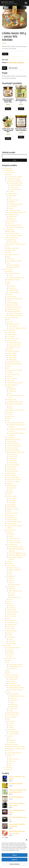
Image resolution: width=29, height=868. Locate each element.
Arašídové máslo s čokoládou (16, 687)
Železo (10, 574)
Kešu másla (11, 681)
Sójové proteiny (12, 460)
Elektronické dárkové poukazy (16, 227)
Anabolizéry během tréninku (14, 307)
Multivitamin (10, 563)
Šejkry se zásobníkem (14, 267)
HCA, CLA (9, 494)
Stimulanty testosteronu (13, 324)
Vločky (8, 673)
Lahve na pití (10, 258)
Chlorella (12, 593)
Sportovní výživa (7, 2)
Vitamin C (9, 601)
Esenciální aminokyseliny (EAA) (15, 298)
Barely (8, 256)
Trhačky (9, 252)
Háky (8, 246)
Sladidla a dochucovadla (11, 744)
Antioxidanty (10, 532)
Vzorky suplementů (10, 620)
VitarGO (10, 490)
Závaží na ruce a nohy (14, 210)
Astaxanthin (11, 534)
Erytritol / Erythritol (13, 759)
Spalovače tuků (9, 492)
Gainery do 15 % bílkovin (13, 481)
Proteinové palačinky (13, 732)
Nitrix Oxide (10, 322)
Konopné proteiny (12, 456)
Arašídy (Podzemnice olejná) (17, 696)
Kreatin (7, 368)
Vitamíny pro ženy (11, 614)
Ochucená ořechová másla (14, 685)
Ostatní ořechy (14, 704)
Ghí (9, 738)
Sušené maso (8, 767)
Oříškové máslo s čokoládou (16, 62)
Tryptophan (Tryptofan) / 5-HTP (16, 277)
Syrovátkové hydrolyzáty (13, 465)
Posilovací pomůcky (12, 193)
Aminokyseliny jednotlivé (13, 273)
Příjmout (14, 855)
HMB (8, 319)
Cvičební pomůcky (10, 172)
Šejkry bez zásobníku (13, 265)
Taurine (10, 275)
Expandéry (11, 191)
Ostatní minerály (11, 565)
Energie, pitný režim (10, 330)
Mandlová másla (12, 683)
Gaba (9, 406)
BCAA (8, 284)
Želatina (9, 366)
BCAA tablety (11, 288)
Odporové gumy (14, 187)
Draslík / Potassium (13, 568)
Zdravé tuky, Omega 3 (10, 631)
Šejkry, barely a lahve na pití (12, 254)
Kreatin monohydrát (12, 378)
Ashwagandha (12, 389)
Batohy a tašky (11, 231)
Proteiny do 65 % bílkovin (13, 450)
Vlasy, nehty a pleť (11, 616)
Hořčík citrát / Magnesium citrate (17, 553)
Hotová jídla (10, 650)
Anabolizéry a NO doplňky (11, 305)
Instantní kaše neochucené (15, 664)
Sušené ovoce (9, 769)
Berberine (10, 536)
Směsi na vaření (11, 729)
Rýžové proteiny (12, 458)
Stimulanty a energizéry (13, 338)
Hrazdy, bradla (12, 195)
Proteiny (7, 420)
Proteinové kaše (12, 668)
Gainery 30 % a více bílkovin (14, 479)
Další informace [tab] (13, 68)
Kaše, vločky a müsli (10, 658)
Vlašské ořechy (14, 706)
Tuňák (10, 656)
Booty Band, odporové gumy (15, 183)
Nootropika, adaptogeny (11, 385)
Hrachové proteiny (13, 454)
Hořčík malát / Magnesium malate (17, 555)
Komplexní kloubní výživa (13, 361)
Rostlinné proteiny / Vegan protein (16, 452)
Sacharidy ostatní (11, 486)
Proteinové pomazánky (13, 713)
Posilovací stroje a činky (11, 237)
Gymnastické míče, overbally (14, 177)
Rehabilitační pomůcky (13, 214)
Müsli (8, 671)
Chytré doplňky (9, 170)
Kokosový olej (11, 740)
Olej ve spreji (11, 742)
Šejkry (8, 263)
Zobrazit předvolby (14, 864)
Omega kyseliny (11, 637)
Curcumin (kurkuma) (13, 538)
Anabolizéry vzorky (11, 624)
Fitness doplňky (8, 168)
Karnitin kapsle (12, 500)
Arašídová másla (12, 679)
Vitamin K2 (11, 580)
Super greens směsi (15, 597)
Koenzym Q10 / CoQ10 (14, 540)
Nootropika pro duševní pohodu (15, 401)
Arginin (8, 282)
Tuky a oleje (10, 736)
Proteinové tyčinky (11, 523)
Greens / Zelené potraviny (15, 591)
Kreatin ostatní (10, 380)
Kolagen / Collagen (12, 353)
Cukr (9, 757)
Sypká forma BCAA (13, 290)
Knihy (9, 198)
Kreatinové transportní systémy (15, 383)
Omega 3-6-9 (11, 641)
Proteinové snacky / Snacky (14, 521)
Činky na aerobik (12, 242)
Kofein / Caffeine (11, 505)
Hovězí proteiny (11, 437)
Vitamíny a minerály (10, 530)
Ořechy (8, 692)
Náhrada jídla (10, 652)
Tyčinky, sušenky (9, 515)
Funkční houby (12, 391)
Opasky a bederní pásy (13, 248)
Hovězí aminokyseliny (12, 303)
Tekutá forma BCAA (13, 292)
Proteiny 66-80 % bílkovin (13, 443)
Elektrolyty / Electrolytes (14, 570)
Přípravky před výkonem (14, 345)
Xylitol (10, 765)
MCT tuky (9, 635)
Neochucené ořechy (13, 694)
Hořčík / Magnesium (12, 544)
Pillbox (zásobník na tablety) (14, 261)
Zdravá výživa (7, 645)
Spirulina (12, 595)
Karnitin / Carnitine (11, 496)
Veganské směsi (12, 462)
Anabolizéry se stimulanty (15, 315)
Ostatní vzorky (10, 626)
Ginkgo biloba (11, 589)
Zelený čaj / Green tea (12, 513)
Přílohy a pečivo (11, 721)
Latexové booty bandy (15, 185)
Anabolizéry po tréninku (13, 309)
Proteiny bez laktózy (12, 448)
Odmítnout (14, 859)
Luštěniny (10, 723)
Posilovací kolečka (13, 206)
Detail (5, 54)
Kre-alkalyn (9, 372)
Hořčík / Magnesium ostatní (15, 547)
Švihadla (10, 208)
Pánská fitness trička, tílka (15, 235)
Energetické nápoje (12, 334)
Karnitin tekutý (12, 502)
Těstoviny (10, 727)
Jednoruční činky (11, 240)
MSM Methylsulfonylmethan (14, 364)
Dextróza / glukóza (12, 475)
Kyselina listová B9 (15, 584)
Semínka (10, 711)
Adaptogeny (10, 387)
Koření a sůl (10, 750)
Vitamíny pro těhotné (12, 612)
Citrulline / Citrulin (11, 296)
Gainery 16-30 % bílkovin (13, 477)
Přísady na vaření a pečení (12, 715)
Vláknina (9, 418)
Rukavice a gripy (11, 250)
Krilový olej (9, 633)
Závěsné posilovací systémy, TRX (17, 212)
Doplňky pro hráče (11, 399)
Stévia (10, 763)
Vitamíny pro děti (11, 610)
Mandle (12, 702)
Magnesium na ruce (13, 200)
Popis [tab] (4, 68)
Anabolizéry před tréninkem (14, 311)
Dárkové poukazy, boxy (11, 221)
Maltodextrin (10, 483)
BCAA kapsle (11, 286)
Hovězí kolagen (12, 355)
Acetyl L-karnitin (12, 498)
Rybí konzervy (10, 654)
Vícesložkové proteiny (12, 471)
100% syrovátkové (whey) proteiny (16, 423)
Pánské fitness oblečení (13, 233)
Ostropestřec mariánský (14, 542)
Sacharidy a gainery (10, 473)
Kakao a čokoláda (11, 717)
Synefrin (9, 511)
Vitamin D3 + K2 (12, 608)
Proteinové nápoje (11, 441)
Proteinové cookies (12, 519)
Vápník (10, 572)
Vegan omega (12, 643)
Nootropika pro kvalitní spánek (14, 404)
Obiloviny (10, 725)
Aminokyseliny (9, 271)
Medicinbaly (11, 202)
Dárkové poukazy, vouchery (14, 225)
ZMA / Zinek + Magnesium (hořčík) (17, 328)
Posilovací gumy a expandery (14, 181)
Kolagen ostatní (12, 357)
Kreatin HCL (10, 376)
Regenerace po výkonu (14, 347)
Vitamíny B (11, 582)
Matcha (10, 599)
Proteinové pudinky (13, 734)
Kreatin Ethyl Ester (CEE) (13, 374)
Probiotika (9, 414)
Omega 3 (10, 639)
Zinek (8, 618)
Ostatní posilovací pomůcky (15, 204)
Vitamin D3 (9, 603)
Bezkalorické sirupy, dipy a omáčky (16, 746)
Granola (9, 660)
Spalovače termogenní (13, 509)
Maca (9, 393)
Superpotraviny (11, 586)
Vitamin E (10, 578)
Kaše (8, 662)
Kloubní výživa (8, 349)
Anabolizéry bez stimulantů (15, 313)
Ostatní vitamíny (11, 576)
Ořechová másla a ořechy (12, 675)
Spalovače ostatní (11, 507)
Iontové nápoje (10, 336)
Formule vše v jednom (12, 317)
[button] (26, 840)
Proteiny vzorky (11, 629)
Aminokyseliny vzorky (12, 622)
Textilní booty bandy (15, 189)
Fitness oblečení (9, 229)
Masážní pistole (12, 216)
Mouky (8, 719)
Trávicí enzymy (11, 416)
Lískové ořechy (14, 700)
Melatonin (10, 408)
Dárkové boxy (10, 223)
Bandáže (9, 174)
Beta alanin (10, 294)
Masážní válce (12, 219)
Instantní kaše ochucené (14, 666)
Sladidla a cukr (10, 755)
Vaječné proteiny (11, 469)
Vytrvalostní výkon (11, 340)
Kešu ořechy (13, 698)
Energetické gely (11, 332)
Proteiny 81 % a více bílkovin (14, 446)
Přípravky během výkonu (14, 343)
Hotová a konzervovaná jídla (12, 647)
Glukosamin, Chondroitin (13, 351)
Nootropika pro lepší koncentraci (15, 410)
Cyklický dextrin (12, 488)
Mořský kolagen (12, 359)
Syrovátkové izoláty (12, 467)
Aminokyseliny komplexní (13, 280)
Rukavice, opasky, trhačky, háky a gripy (15, 244)
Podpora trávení (9, 412)
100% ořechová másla (12, 677)
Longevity (9, 561)
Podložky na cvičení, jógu (13, 179)
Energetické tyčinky (12, 517)
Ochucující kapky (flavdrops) (14, 753)
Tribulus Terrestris (13, 326)
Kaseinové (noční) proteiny (14, 439)
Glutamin (9, 301)
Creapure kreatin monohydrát (14, 370)
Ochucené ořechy (13, 708)
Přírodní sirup (11, 761)
